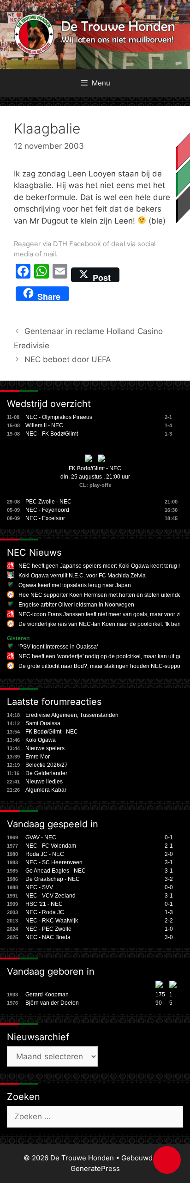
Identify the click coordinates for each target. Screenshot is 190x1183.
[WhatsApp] (41, 275)
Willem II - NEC (44, 425)
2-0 (169, 854)
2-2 (169, 920)
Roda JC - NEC (44, 854)
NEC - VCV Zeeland (50, 895)
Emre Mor (37, 756)
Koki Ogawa (40, 740)
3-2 (169, 879)
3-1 (169, 862)
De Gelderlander (46, 773)
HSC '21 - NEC (44, 904)
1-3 (169, 912)
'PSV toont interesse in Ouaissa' (58, 646)
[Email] (60, 275)
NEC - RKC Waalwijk (51, 920)
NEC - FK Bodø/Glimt (51, 434)
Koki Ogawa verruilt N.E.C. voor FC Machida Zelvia (82, 575)
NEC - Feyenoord (47, 510)
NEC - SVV (39, 887)
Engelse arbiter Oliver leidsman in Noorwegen (76, 604)
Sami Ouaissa (42, 723)
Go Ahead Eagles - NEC (55, 871)
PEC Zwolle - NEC (48, 501)
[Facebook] (23, 275)
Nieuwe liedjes (44, 781)
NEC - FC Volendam (50, 846)
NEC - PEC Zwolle (48, 929)
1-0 (169, 929)
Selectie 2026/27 (46, 765)
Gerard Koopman (47, 994)
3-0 (169, 937)
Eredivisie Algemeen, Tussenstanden (72, 715)
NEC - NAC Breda (48, 937)
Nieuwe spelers (45, 748)
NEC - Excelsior (45, 518)
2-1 (169, 846)
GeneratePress (95, 1168)
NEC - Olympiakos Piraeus (58, 417)
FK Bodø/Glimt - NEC (95, 468)
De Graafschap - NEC (52, 879)
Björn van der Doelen (52, 1003)
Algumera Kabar (45, 790)
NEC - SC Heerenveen (54, 862)
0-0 (169, 887)
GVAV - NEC (40, 837)
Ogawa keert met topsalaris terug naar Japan (74, 585)
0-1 (169, 837)
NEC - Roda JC (44, 912)
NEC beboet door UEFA (67, 359)
